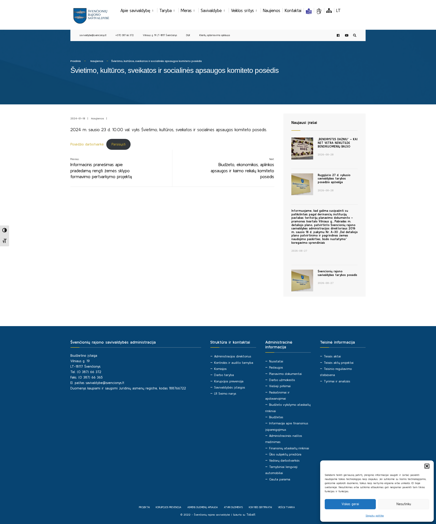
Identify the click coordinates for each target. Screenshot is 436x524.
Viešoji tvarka (286, 507)
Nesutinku (403, 504)
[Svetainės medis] (329, 10)
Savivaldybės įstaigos (229, 387)
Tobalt (250, 514)
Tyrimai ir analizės (337, 381)
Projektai (144, 507)
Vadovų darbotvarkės (284, 460)
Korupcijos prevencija (228, 381)
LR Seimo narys (225, 393)
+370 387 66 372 (124, 35)
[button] (427, 466)
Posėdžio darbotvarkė (87, 144)
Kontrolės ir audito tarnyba (233, 362)
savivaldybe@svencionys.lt (92, 35)
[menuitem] (138, 10)
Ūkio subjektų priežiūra (285, 454)
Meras (186, 10)
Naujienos (271, 10)
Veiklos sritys (242, 10)
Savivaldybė (211, 10)
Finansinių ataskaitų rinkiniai (289, 448)
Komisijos (220, 369)
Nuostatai (276, 361)
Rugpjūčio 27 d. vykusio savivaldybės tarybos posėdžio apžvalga (334, 178)
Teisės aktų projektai (339, 362)
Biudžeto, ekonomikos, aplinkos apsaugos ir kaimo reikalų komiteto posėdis (242, 168)
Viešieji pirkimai (280, 386)
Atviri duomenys (233, 507)
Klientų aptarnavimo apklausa (214, 35)
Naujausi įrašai (304, 122)
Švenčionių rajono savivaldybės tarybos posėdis (337, 273)
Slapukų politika (375, 515)
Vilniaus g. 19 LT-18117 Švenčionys (160, 35)
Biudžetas (276, 417)
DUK (188, 35)
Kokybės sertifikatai (260, 507)
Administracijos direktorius (232, 356)
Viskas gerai (350, 504)
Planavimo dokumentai (285, 374)
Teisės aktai (332, 356)
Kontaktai (293, 10)
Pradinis (75, 61)
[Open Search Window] (355, 35)
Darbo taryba (224, 375)
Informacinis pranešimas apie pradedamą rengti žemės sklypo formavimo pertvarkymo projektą (101, 168)
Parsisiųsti (118, 144)
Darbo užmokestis (282, 380)
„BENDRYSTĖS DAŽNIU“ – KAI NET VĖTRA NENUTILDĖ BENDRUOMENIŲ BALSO (337, 143)
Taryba (165, 10)
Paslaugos (276, 367)
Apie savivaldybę (135, 10)
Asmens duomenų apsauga (202, 507)
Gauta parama (279, 479)
